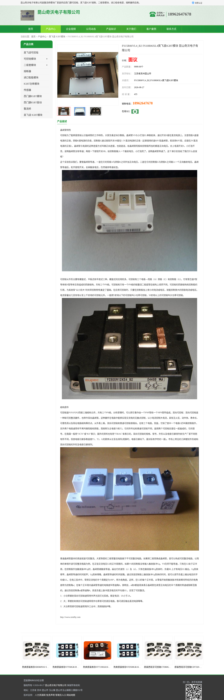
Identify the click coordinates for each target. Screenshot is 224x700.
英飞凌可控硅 (31, 52)
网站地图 (71, 695)
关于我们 (131, 29)
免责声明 (50, 695)
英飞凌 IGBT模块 (57, 36)
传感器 (27, 90)
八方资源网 (40, 695)
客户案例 (151, 29)
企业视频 (71, 29)
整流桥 (27, 108)
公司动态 (91, 29)
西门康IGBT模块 (33, 96)
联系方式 (171, 29)
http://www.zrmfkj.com (70, 617)
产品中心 (51, 29)
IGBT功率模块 (31, 83)
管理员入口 (60, 695)
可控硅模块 (30, 59)
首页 (30, 29)
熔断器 (27, 71)
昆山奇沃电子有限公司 (55, 685)
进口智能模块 (31, 77)
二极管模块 (30, 65)
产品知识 (111, 29)
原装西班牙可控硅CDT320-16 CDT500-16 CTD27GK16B (160, 667)
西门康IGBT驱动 (33, 102)
